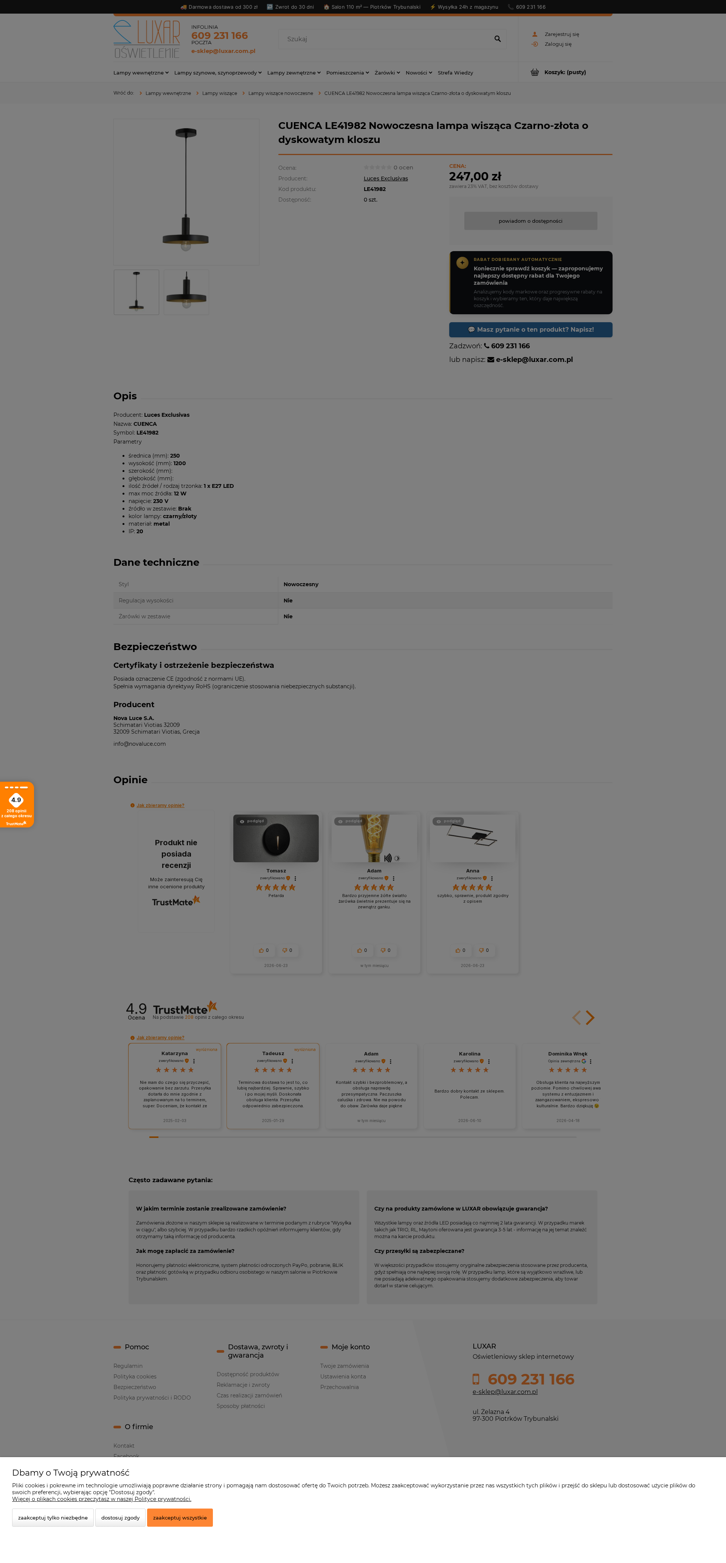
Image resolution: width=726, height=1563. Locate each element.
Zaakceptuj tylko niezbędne (53, 1518)
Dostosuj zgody (120, 1518)
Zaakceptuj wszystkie (180, 1518)
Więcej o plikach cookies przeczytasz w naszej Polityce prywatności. (101, 1499)
